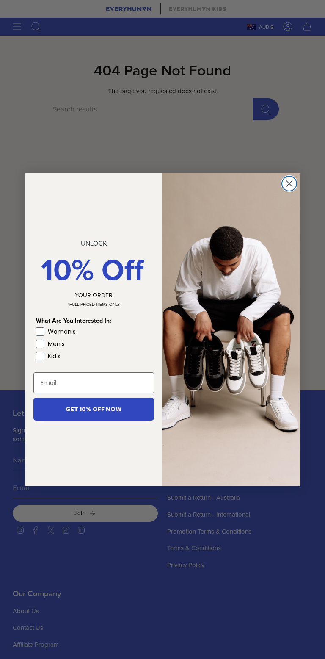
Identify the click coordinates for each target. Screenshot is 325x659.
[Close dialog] (289, 183)
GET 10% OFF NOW (94, 409)
